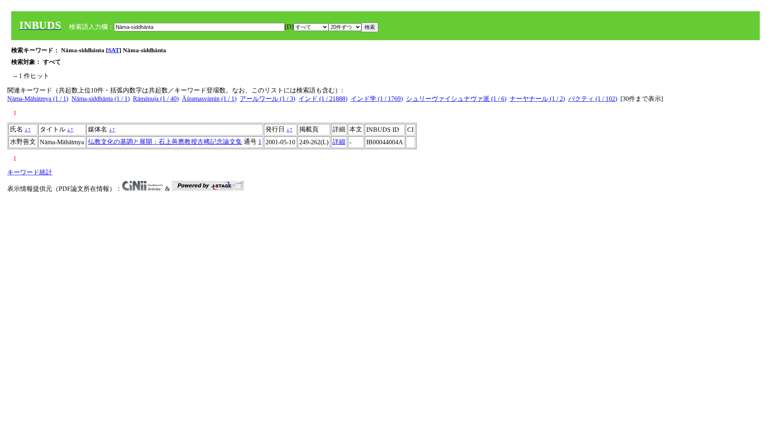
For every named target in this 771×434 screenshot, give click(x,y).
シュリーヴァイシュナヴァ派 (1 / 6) (456, 98)
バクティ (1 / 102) (592, 98)
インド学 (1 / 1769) (377, 98)
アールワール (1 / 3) (267, 98)
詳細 (338, 141)
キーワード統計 (29, 172)
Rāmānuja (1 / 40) (156, 98)
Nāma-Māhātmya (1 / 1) (37, 98)
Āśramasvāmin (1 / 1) (209, 98)
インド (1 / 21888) (322, 98)
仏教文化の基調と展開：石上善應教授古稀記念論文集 (165, 141)
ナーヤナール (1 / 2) (537, 98)
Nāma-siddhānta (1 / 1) (100, 98)
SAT (113, 50)
